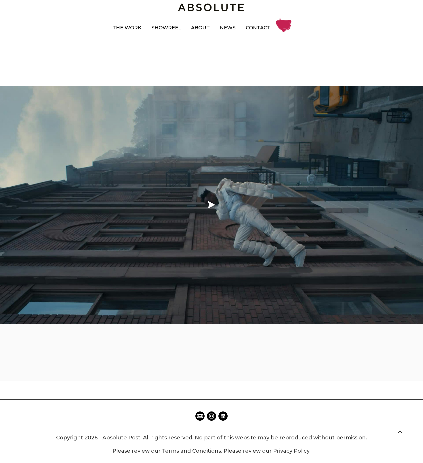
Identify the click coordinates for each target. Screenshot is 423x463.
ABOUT (200, 28)
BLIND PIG (285, 21)
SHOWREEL (166, 28)
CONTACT (258, 28)
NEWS (228, 28)
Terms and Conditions (191, 451)
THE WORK (127, 28)
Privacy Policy (291, 451)
